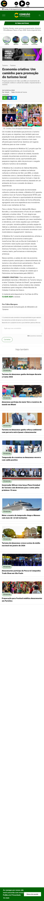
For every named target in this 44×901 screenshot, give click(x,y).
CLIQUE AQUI (7, 297)
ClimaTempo (38, 612)
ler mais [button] (6, 898)
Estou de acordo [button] (32, 894)
